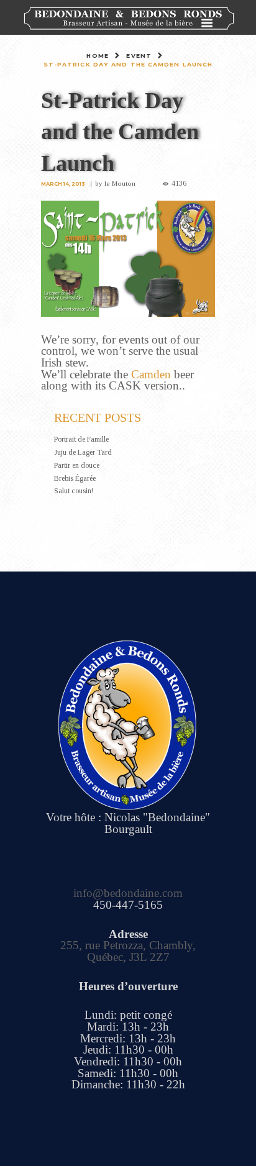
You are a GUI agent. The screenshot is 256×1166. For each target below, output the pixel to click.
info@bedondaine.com (128, 893)
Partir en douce (76, 465)
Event (139, 55)
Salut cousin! (73, 490)
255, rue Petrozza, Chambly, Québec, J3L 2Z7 (128, 951)
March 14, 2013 (63, 184)
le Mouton (119, 183)
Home (97, 55)
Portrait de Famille (81, 439)
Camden (151, 374)
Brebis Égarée (75, 478)
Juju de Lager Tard (83, 452)
